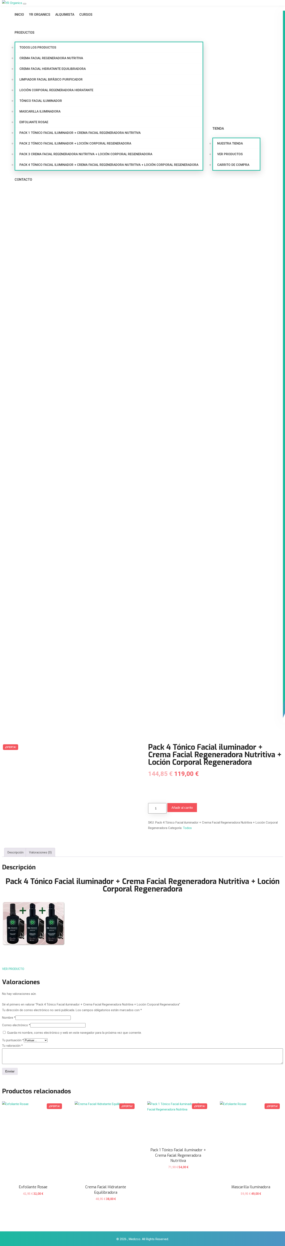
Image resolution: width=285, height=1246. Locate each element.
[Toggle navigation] (24, 3)
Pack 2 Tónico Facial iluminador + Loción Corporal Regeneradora (75, 143)
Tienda (218, 128)
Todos (187, 828)
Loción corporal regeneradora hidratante (56, 90)
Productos (24, 33)
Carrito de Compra (233, 165)
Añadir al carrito (182, 807)
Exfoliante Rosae (33, 122)
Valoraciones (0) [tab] (40, 852)
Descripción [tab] (16, 852)
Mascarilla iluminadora (40, 111)
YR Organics (39, 15)
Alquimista (64, 15)
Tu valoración (12, 1046)
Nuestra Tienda (230, 143)
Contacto (23, 180)
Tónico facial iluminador (40, 101)
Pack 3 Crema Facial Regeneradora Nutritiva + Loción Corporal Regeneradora (85, 154)
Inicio (19, 15)
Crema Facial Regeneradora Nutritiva (51, 58)
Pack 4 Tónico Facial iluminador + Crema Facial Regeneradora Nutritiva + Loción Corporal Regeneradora (108, 165)
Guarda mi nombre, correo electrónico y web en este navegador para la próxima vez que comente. (74, 1033)
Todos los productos (37, 47)
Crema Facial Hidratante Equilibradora (52, 69)
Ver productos (230, 154)
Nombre (8, 1018)
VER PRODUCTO (13, 969)
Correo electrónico (16, 1025)
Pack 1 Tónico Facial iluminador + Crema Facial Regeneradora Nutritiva (80, 133)
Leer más (105, 1202)
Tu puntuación (13, 1040)
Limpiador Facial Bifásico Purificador (51, 79)
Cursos (85, 15)
